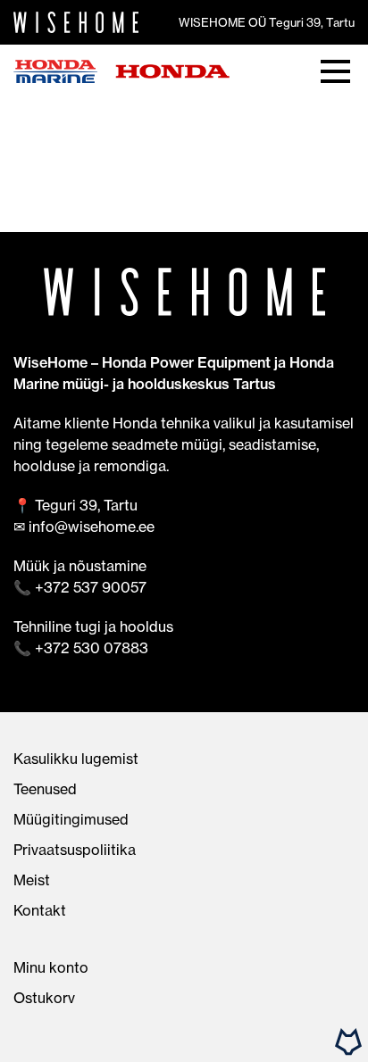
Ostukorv (44, 998)
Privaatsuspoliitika (74, 850)
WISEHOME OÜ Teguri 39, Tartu (267, 22)
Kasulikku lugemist (75, 758)
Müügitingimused (71, 819)
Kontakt (39, 910)
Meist (31, 880)
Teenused (45, 789)
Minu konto (50, 967)
